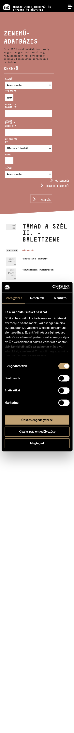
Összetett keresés (57, 186)
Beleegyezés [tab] (13, 298)
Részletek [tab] (37, 298)
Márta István (28, 250)
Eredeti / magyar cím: (11, 106)
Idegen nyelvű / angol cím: (11, 123)
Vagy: (7, 154)
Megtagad (37, 443)
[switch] (63, 378)
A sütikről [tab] (60, 298)
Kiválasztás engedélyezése (37, 431)
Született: (7, 91)
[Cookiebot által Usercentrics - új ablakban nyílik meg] (52, 287)
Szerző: (9, 78)
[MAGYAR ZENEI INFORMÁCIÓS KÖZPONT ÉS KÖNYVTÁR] (25, 1)
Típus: (8, 167)
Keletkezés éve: (11, 141)
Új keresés (62, 180)
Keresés (46, 199)
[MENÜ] (67, 6)
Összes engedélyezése (37, 420)
